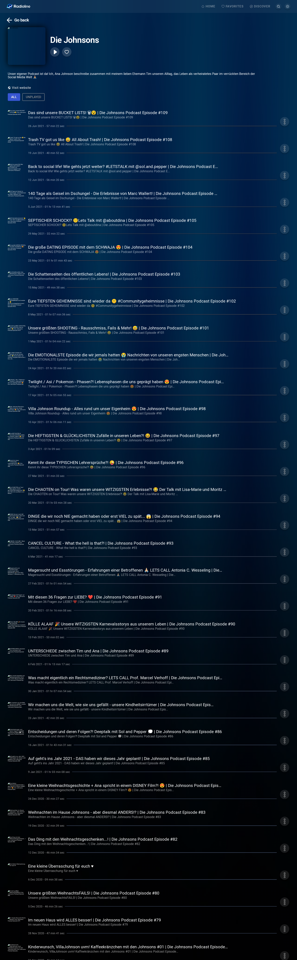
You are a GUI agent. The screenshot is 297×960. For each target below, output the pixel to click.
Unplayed (33, 97)
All (14, 97)
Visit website (21, 88)
